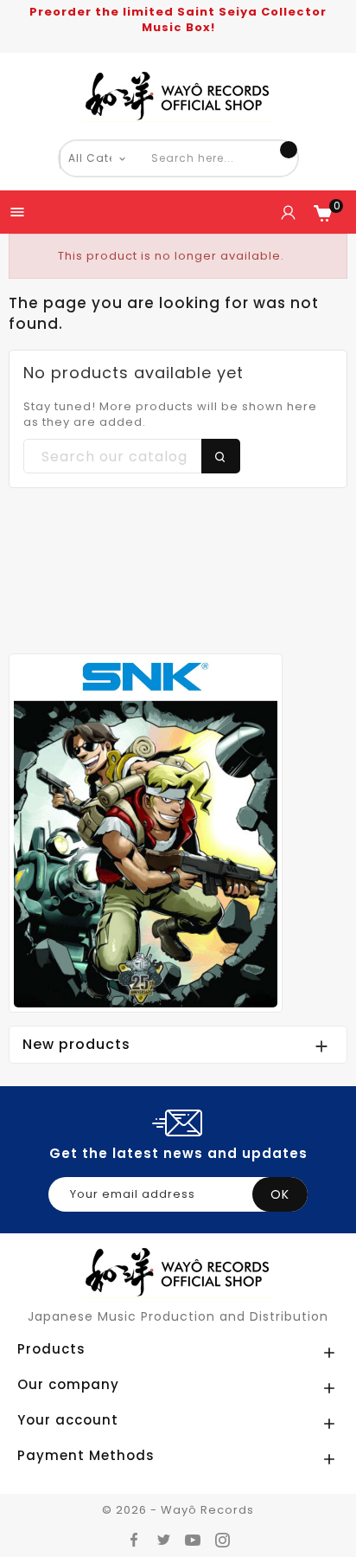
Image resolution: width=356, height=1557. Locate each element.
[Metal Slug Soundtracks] (145, 832)
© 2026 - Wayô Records (178, 1510)
